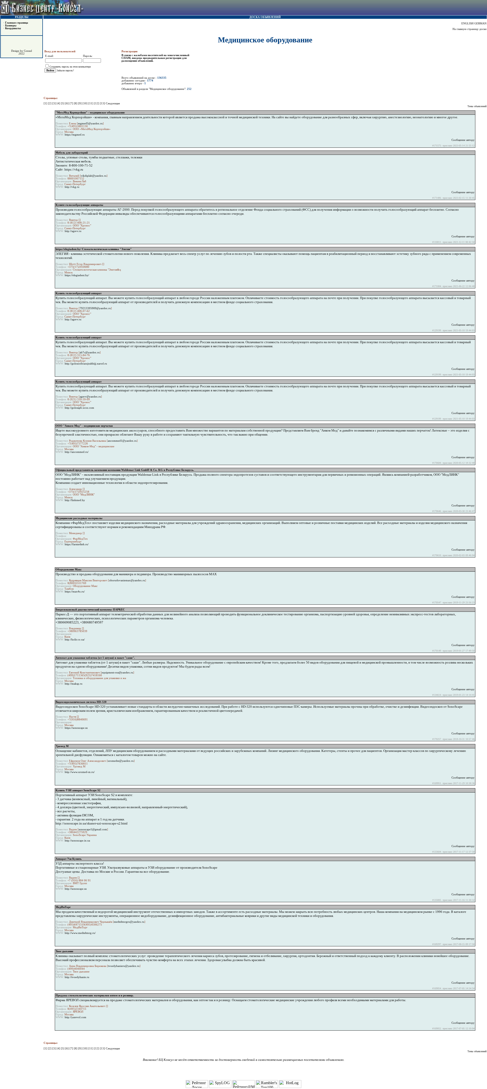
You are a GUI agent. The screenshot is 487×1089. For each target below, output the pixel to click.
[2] (50, 103)
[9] (80, 103)
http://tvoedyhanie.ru (77, 977)
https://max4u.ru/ (75, 591)
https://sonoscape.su (76, 728)
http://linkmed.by (75, 500)
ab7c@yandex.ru (90, 352)
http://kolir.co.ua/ (75, 639)
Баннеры (10, 25)
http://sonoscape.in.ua (77, 840)
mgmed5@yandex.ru (90, 123)
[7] (71, 103)
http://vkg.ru (72, 187)
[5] (63, 103)
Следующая (113, 103)
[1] (46, 103)
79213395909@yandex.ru (95, 308)
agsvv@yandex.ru (90, 396)
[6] (67, 103)
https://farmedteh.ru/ (77, 544)
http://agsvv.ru (73, 231)
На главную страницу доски (469, 29)
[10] (85, 103)
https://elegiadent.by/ (77, 275)
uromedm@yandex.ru (121, 761)
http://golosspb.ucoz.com (79, 407)
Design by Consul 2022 (21, 52)
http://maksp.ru (73, 683)
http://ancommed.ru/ (77, 452)
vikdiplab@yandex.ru (94, 175)
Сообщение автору (463, 140)
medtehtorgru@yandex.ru (129, 921)
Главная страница (16, 22)
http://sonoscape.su (76, 888)
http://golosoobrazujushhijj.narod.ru (86, 363)
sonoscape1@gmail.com (93, 829)
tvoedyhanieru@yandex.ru (124, 966)
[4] (59, 103)
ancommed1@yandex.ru (122, 440)
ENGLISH (467, 23)
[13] (103, 103)
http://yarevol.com (75, 1017)
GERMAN (480, 23)
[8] (76, 103)
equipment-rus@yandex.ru (117, 672)
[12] (97, 103)
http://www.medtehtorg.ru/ (80, 933)
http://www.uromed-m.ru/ (80, 772)
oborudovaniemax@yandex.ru (127, 580)
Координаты (13, 28)
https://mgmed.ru (75, 134)
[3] (54, 103)
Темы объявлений (476, 106)
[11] (91, 103)
